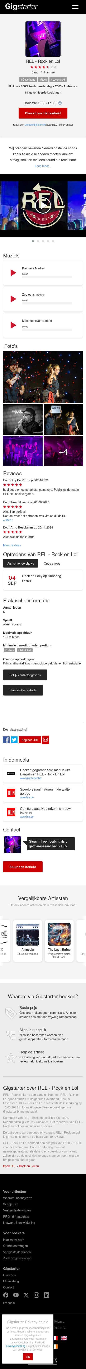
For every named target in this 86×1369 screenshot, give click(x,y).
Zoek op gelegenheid (17, 1258)
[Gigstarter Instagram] (37, 1295)
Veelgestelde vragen (17, 1210)
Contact (8, 1287)
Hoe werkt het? (13, 1239)
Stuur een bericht (23, 867)
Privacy (59, 1321)
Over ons (9, 1275)
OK (28, 1357)
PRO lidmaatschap (16, 1216)
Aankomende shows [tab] (20, 563)
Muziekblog (11, 1281)
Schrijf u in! (10, 1204)
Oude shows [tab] (52, 563)
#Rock (43, 79)
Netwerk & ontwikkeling (19, 1222)
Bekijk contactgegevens (25, 675)
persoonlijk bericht (35, 124)
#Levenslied (58, 79)
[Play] (13, 273)
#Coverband (28, 79)
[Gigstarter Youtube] (16, 1295)
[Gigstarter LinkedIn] (46, 1295)
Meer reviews (12, 545)
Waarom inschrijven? (17, 1197)
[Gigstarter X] (27, 1295)
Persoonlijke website (23, 690)
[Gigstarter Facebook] (6, 1295)
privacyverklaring (16, 1346)
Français (9, 1302)
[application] (43, 273)
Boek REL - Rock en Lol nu (21, 1166)
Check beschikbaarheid (43, 113)
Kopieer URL (30, 740)
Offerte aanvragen (15, 1245)
